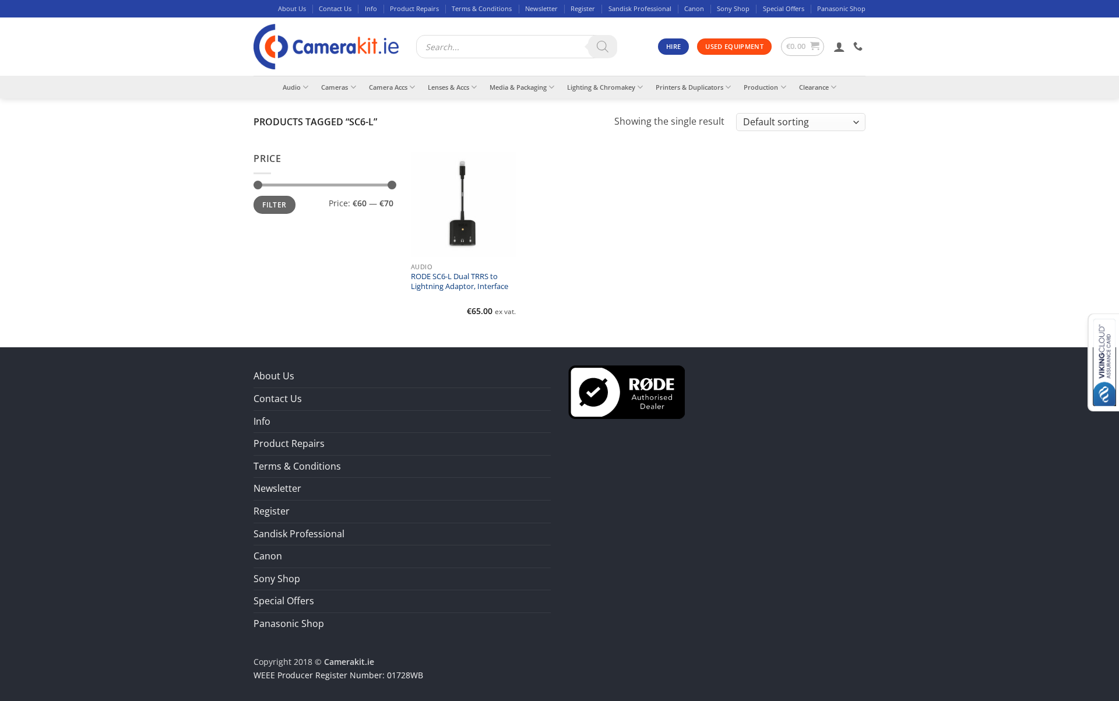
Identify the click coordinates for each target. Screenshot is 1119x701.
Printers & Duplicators (689, 87)
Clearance (814, 87)
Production (761, 87)
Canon (694, 8)
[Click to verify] (626, 391)
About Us (292, 8)
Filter (274, 204)
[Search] (602, 46)
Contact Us (335, 8)
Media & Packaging (518, 87)
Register (583, 8)
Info (371, 8)
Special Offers (783, 8)
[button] (803, 46)
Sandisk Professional (639, 8)
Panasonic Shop (841, 8)
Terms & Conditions (482, 8)
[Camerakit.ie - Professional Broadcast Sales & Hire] (326, 47)
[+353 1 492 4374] (859, 46)
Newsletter (541, 8)
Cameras (334, 87)
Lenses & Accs (448, 87)
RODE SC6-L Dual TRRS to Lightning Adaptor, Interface (459, 281)
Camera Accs (388, 87)
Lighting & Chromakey (601, 87)
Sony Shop (733, 8)
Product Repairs (414, 8)
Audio (292, 87)
